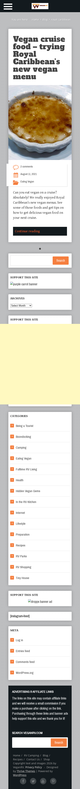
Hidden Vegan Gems (28, 491)
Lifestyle (20, 523)
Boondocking (23, 437)
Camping (21, 447)
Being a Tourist (24, 426)
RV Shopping (23, 567)
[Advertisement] (40, 364)
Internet (20, 513)
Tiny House (22, 578)
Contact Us (33, 759)
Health (19, 480)
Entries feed (23, 651)
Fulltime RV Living (26, 469)
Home (16, 755)
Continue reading (27, 231)
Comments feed (25, 662)
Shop (47, 759)
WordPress (19, 775)
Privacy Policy (33, 767)
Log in (19, 640)
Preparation (23, 534)
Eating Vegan (27, 181)
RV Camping (31, 755)
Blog (45, 755)
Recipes (20, 545)
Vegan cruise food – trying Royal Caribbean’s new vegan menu (39, 58)
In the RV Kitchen (26, 502)
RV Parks (21, 556)
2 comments (26, 166)
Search (60, 260)
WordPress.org (24, 673)
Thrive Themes (26, 771)
